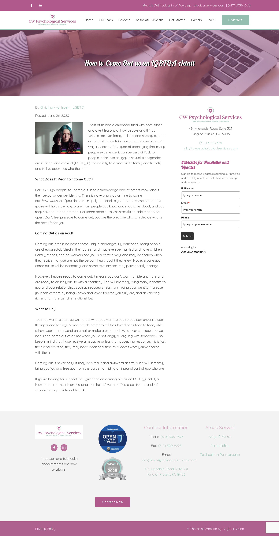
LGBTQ (78, 107)
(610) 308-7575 (210, 143)
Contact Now (112, 502)
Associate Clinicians (149, 20)
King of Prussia (220, 436)
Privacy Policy (45, 529)
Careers (196, 20)
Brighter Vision (233, 529)
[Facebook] (31, 5)
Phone (185, 217)
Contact (235, 20)
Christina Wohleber (54, 107)
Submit (187, 236)
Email (185, 203)
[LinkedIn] (41, 5)
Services (124, 20)
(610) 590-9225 (170, 445)
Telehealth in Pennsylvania (220, 454)
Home (88, 20)
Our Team (106, 20)
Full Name (187, 188)
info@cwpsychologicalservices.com (211, 148)
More (211, 20)
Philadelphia (219, 445)
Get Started (177, 20)
